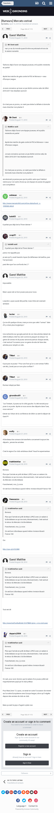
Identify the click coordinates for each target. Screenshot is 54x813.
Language (21, 806)
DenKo (6, 24)
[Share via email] (31, 792)
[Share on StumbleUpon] (27, 792)
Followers (24, 773)
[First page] (2, 29)
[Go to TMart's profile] (5, 356)
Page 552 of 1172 (27, 29)
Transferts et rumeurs (30, 24)
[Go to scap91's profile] (5, 236)
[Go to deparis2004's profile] (5, 634)
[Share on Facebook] (7, 792)
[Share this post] (50, 38)
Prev (8, 29)
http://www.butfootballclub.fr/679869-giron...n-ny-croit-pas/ (25, 623)
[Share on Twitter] (3, 792)
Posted (18, 38)
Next (45, 29)
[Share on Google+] (11, 792)
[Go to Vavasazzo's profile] (5, 500)
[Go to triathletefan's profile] (5, 463)
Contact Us (33, 806)
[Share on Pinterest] (35, 792)
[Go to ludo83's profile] (5, 217)
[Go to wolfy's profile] (5, 432)
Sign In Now (27, 763)
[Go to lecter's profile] (5, 315)
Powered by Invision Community (27, 809)
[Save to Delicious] (19, 792)
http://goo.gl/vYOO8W (11, 549)
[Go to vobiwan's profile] (5, 196)
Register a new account (27, 746)
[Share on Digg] (15, 792)
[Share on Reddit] (23, 792)
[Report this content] (46, 38)
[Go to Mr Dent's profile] (5, 118)
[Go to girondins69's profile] (5, 396)
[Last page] (51, 29)
